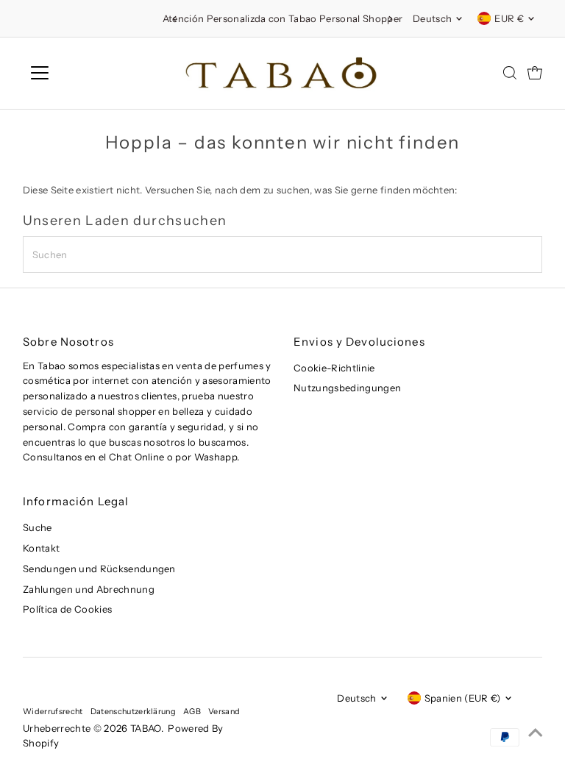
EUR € (509, 18)
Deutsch (432, 18)
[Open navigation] (83, 72)
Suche (37, 527)
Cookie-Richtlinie (334, 368)
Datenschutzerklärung (133, 711)
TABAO (145, 728)
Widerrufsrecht (53, 711)
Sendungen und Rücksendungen (99, 568)
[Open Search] (509, 72)
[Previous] (174, 18)
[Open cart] (534, 72)
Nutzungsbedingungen (347, 387)
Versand (224, 711)
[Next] (390, 18)
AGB (192, 711)
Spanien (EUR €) (462, 698)
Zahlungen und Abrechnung (88, 589)
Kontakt (41, 548)
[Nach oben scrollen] (535, 732)
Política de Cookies (67, 609)
